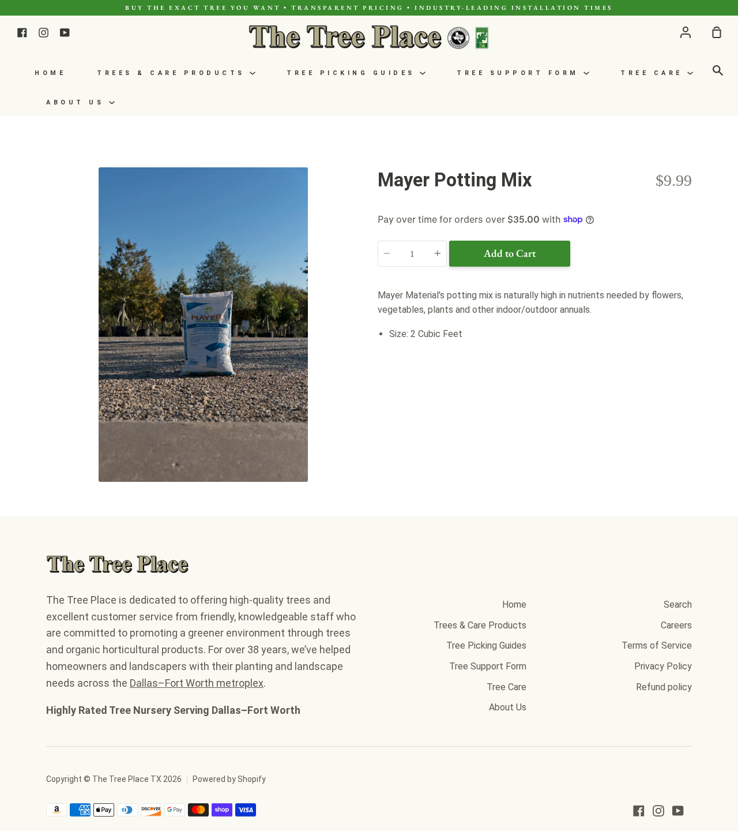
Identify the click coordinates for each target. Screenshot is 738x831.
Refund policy (664, 687)
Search (678, 604)
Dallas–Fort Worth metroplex (196, 683)
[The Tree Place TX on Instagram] (658, 811)
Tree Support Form (520, 73)
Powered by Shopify (229, 779)
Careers (676, 625)
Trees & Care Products (173, 73)
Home (50, 73)
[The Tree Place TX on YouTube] (678, 811)
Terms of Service (657, 645)
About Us (77, 102)
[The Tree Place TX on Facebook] (639, 811)
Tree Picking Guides (353, 73)
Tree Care (653, 73)
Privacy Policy (663, 666)
